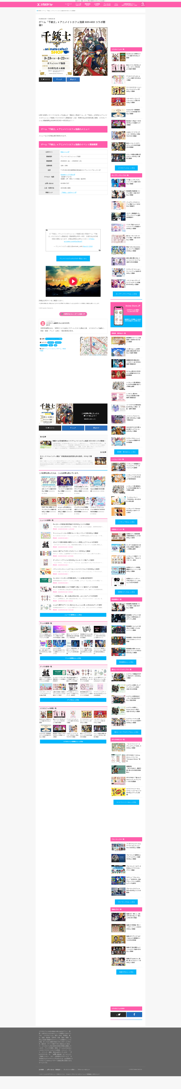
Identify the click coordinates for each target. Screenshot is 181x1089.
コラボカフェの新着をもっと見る (73, 741)
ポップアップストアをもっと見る (126, 294)
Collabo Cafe (45, 4)
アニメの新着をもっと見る (73, 658)
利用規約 (89, 1074)
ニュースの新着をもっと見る (73, 615)
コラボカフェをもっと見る (126, 168)
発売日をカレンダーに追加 (71, 314)
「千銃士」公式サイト (68, 192)
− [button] (82, 342)
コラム (116, 4)
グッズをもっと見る (73, 700)
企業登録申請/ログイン (129, 4)
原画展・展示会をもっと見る (126, 452)
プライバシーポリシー (84, 1069)
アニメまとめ (107, 4)
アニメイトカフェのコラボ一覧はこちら (73, 258)
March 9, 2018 (87, 246)
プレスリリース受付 (68, 1069)
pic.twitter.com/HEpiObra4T (73, 241)
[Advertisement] (55, 97)
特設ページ (64, 152)
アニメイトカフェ (50, 348)
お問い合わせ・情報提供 (53, 1069)
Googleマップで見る (67, 174)
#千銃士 (91, 239)
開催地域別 (87, 4)
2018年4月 (58, 342)
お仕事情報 (97, 4)
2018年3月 (50, 342)
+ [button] (82, 339)
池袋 (42, 350)
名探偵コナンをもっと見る (126, 592)
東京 (64, 348)
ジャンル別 (78, 4)
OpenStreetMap (97, 355)
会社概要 (41, 1069)
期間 (55, 345)
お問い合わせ (57, 1054)
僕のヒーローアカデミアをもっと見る (126, 732)
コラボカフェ (43, 345)
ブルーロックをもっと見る (126, 902)
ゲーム (59, 348)
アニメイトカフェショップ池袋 (54, 339)
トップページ (68, 4)
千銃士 (51, 345)
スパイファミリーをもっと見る (126, 802)
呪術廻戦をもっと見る (126, 662)
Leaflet (90, 355)
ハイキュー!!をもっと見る (126, 522)
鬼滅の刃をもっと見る (126, 972)
